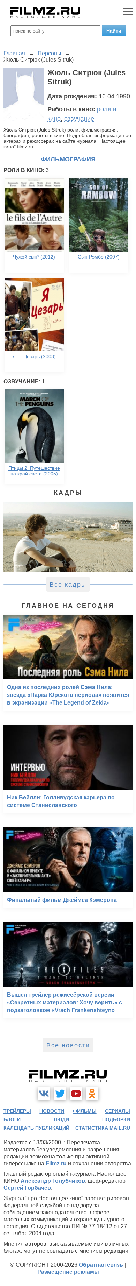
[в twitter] (60, 1093)
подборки (116, 1119)
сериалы (117, 1111)
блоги (12, 1119)
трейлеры (17, 1111)
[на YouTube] (76, 1093)
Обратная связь (101, 1265)
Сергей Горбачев (27, 1188)
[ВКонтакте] (44, 1093)
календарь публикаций (36, 1128)
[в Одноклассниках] (92, 1093)
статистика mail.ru (102, 1128)
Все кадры (68, 584)
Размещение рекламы (68, 1272)
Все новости (68, 1045)
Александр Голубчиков (53, 1181)
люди (61, 1119)
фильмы (85, 1111)
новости (51, 1111)
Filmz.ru (56, 1163)
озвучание (79, 118)
